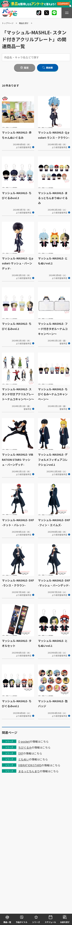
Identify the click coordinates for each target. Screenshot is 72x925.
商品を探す (24, 23)
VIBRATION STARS (29, 765)
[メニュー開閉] (66, 12)
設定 (26, 67)
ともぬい (23, 759)
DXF (20, 753)
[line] (54, 12)
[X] (39, 12)
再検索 (49, 67)
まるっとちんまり (29, 771)
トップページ (7, 23)
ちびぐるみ (25, 747)
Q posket (24, 741)
